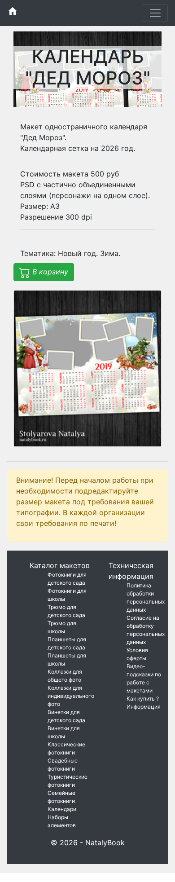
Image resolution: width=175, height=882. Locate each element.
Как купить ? (143, 698)
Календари (62, 809)
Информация (144, 706)
